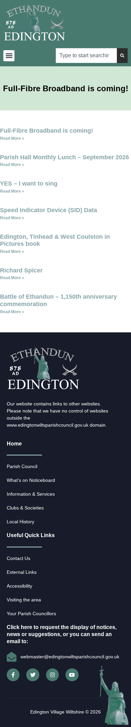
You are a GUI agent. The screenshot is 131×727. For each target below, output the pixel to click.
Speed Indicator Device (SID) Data (48, 210)
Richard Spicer (21, 270)
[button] (8, 55)
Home (14, 444)
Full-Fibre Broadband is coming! (46, 130)
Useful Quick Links (31, 535)
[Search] (122, 55)
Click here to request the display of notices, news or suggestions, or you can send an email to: (62, 634)
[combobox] (86, 55)
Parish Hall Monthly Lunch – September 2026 (64, 157)
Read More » (12, 138)
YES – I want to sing (28, 183)
